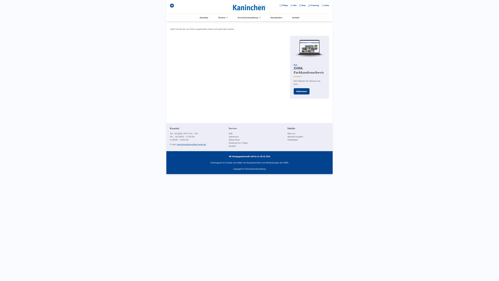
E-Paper (285, 5)
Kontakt (295, 17)
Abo (295, 5)
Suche (326, 5)
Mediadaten (292, 139)
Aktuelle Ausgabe (295, 136)
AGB (230, 133)
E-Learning (314, 5)
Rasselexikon (276, 17)
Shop (304, 5)
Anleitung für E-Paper (238, 143)
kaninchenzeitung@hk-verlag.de (191, 144)
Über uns (291, 133)
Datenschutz (234, 139)
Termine (221, 17)
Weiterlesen (301, 91)
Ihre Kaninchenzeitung (248, 17)
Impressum (234, 136)
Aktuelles (204, 17)
